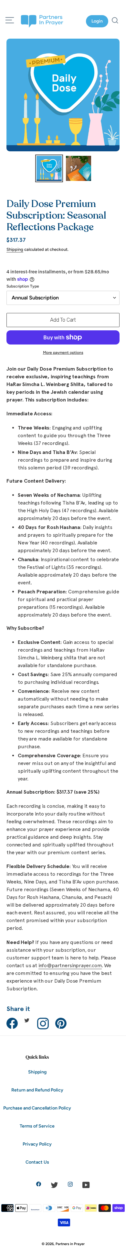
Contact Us (37, 1162)
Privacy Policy (37, 1144)
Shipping (14, 249)
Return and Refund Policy (37, 1090)
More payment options (63, 352)
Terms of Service (37, 1126)
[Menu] (9, 21)
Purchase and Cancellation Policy (37, 1108)
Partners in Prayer (70, 1244)
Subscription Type (22, 286)
